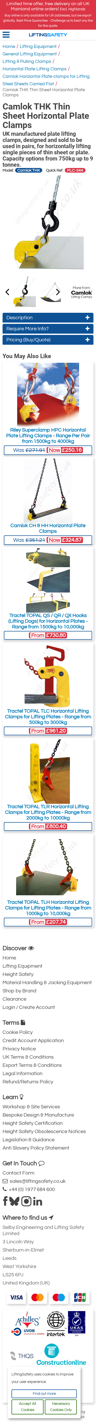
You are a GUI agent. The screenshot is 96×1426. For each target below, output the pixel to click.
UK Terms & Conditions (28, 1057)
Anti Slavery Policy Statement (36, 1148)
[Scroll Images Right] (7, 291)
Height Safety (18, 974)
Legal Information (22, 1073)
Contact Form (18, 1173)
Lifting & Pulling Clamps (27, 61)
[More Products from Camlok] (81, 295)
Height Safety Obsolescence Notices (44, 1131)
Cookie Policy (18, 1032)
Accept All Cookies (27, 1407)
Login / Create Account (29, 1007)
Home (9, 46)
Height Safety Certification (32, 1123)
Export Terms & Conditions (32, 1065)
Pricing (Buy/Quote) (28, 339)
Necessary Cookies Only (61, 1407)
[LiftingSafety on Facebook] (5, 1203)
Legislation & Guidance (29, 1139)
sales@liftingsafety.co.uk (37, 1181)
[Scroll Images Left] (58, 291)
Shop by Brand (19, 990)
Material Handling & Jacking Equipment (47, 982)
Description (19, 317)
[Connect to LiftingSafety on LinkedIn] (37, 1203)
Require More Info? (27, 328)
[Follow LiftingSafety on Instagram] (26, 1203)
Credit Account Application (33, 1040)
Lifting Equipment (38, 46)
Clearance (14, 999)
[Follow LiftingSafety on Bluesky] (14, 1203)
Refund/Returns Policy (28, 1081)
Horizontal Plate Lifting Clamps (35, 68)
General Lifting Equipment (30, 54)
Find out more (44, 1394)
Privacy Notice (19, 1048)
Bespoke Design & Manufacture (38, 1115)
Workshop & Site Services (31, 1106)
